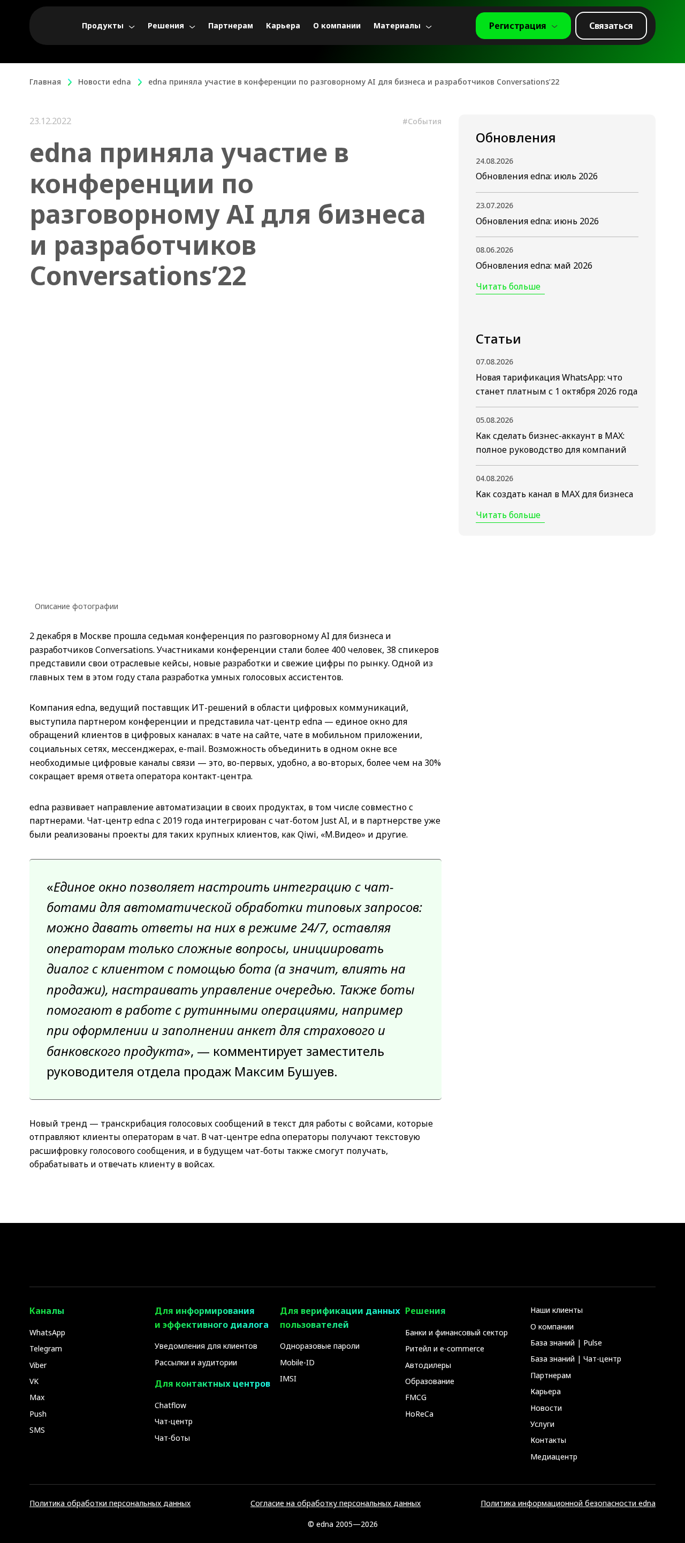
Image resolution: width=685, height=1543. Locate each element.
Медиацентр (553, 1456)
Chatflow (170, 1405)
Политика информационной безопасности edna (568, 1503)
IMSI (288, 1378)
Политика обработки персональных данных (110, 1503)
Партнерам (230, 26)
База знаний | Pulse (566, 1342)
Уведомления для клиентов (206, 1346)
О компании (337, 26)
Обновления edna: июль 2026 (537, 177)
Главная (45, 82)
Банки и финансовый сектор (456, 1332)
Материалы (397, 26)
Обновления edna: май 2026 (534, 265)
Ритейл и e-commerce (444, 1348)
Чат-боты (172, 1438)
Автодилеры (428, 1365)
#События (422, 121)
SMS (37, 1430)
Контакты (548, 1440)
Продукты (103, 26)
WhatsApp (47, 1332)
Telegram (45, 1348)
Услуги (542, 1424)
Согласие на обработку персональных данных (335, 1503)
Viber (38, 1365)
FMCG (416, 1397)
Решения (166, 26)
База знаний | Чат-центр (575, 1359)
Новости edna (104, 82)
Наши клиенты (556, 1310)
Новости (546, 1408)
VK (34, 1381)
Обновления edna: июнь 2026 (537, 221)
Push (38, 1414)
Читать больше (508, 287)
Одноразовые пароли (320, 1346)
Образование (429, 1381)
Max (36, 1397)
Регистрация (517, 25)
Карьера (283, 26)
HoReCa (419, 1414)
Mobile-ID (297, 1362)
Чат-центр (174, 1421)
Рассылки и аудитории (196, 1362)
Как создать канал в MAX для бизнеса (554, 494)
